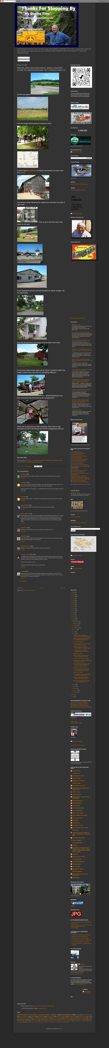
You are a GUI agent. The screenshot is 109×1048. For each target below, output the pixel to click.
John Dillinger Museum (77, 454)
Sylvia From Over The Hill (78, 856)
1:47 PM (23, 478)
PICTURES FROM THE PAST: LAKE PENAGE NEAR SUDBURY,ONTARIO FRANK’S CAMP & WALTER (80, 401)
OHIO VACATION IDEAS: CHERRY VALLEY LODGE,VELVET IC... (81, 681)
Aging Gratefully (76, 778)
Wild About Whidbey (77, 871)
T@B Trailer (80, 1020)
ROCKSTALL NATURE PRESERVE (80, 702)
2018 (73, 602)
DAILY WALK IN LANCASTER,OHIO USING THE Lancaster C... (81, 644)
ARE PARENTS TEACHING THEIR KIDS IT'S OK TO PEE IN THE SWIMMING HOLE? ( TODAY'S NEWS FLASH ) (81, 381)
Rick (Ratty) (24, 536)
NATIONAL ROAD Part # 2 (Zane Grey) (81, 479)
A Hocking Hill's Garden (78, 775)
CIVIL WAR (57, 1019)
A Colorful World (76, 770)
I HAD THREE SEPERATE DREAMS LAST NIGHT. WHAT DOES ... (81, 675)
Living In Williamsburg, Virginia (79, 815)
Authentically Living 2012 (78, 780)
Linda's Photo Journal (77, 813)
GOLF (30, 1019)
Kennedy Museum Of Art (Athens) (80, 466)
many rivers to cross (77, 818)
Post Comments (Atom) (28, 590)
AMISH (37, 460)
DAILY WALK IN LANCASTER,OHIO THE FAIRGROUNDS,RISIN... (81, 639)
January (75, 692)
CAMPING (54, 460)
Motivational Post (76, 324)
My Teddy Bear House (77, 825)
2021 (73, 596)
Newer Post (20, 588)
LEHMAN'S (33, 170)
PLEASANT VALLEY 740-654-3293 (80, 938)
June (74, 633)
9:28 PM (23, 541)
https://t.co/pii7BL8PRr (38, 1006)
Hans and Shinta (25, 505)
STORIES (35, 1017)
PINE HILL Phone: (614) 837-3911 (80, 936)
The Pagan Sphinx (76, 864)
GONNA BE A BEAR (76, 410)
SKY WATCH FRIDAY (45, 1017)
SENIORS (27, 1020)
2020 (73, 598)
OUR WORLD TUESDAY (80, 1019)
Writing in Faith (76, 877)
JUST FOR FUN (24, 1016)
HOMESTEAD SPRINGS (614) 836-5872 (81, 935)
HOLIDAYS (42, 1020)
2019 (73, 600)
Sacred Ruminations (77, 842)
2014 (73, 610)
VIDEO (22, 173)
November (76, 623)
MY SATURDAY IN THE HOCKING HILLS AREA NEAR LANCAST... (81, 669)
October (75, 625)
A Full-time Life (76, 773)
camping (25, 1019)
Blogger (61, 1028)
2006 (73, 696)
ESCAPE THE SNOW (67, 1019)
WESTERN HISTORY (69, 1017)
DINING (48, 1020)
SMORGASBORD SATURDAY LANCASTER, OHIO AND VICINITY (82, 647)
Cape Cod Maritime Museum (78, 453)
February (75, 690)
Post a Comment (23, 581)
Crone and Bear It (25, 513)
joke (89, 1016)
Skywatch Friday (63, 1020)
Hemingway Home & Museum (79, 480)
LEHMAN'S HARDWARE (46, 460)
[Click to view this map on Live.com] (27, 167)
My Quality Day (76, 822)
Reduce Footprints (76, 840)
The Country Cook (76, 859)
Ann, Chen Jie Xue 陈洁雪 (27, 554)
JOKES (33, 1016)
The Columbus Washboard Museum (80, 459)
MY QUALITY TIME (30, 460)
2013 (73, 612)
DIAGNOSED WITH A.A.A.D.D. (80, 667)
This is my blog (76, 866)
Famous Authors (37, 1019)
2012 (73, 614)
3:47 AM (23, 567)
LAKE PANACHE (49, 1022)
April (74, 686)
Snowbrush (23, 474)
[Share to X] (38, 466)
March (75, 688)
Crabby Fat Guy (76, 792)
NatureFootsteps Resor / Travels (80, 827)
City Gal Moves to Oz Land (78, 785)
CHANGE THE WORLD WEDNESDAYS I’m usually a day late (82, 661)
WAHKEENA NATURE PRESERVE (80, 704)
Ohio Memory (75, 830)
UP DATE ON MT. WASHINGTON (61, 1022)
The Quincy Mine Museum (78, 461)
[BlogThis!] (36, 466)
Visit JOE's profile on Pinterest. (78, 318)
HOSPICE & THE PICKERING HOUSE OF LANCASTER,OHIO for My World (81, 390)
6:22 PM (23, 492)
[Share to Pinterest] (41, 466)
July (74, 631)
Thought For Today (81, 1017)
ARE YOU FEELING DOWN (23, 1017)
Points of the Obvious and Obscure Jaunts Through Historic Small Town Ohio (81, 834)
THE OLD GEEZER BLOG (78, 861)
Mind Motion (75, 820)
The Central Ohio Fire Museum (79, 460)
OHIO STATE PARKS (57, 1017)
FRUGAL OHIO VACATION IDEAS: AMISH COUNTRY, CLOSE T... (81, 656)
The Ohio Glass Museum (77, 463)
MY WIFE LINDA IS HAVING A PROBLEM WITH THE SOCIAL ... (81, 651)
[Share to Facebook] (40, 466)
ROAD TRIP (50, 1016)
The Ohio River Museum (78, 471)
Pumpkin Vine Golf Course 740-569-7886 (81, 940)
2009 (73, 620)
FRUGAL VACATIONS (35, 462)
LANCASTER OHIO (25, 462)
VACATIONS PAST (87, 1014)
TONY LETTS (24, 527)
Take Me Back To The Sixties (77, 745)
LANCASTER (72, 1016)
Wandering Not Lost (75, 492)
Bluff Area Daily (76, 783)
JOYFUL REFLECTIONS (78, 808)
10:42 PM (23, 500)
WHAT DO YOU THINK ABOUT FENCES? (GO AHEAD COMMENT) (82, 636)
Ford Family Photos (77, 803)
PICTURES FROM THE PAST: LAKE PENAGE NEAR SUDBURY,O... (81, 664)
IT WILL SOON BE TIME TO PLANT (38, 1022)
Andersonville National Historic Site (80, 481)
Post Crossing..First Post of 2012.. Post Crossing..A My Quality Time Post (81, 341)
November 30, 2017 (41, 1008)
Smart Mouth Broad (25, 546)
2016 (73, 606)
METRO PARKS (55, 1020)
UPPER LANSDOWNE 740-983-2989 (80, 942)
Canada (23, 1022)
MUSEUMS (41, 1016)
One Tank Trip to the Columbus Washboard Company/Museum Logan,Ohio (82, 370)
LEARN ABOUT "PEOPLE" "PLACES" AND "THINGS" (37, 1015)
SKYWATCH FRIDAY (78, 641)
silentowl (74, 845)
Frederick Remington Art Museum (79, 456)
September (76, 627)
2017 (73, 604)
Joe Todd (23, 571)
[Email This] (35, 466)
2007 (73, 694)
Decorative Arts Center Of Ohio (79, 470)
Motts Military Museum (77, 452)
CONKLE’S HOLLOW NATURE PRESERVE (82, 707)
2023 (73, 592)
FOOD (75, 1020)
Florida (27, 1022)
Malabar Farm (75, 469)
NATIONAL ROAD (48, 1019)
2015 (73, 608)
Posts (20, 57)
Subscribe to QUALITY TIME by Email (79, 184)
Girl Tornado (24, 482)
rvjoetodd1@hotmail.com (80, 984)
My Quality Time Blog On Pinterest (78, 522)
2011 (73, 616)
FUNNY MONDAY (61, 1016)
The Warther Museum (77, 457)
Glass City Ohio (76, 805)
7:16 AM (23, 523)
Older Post (62, 588)
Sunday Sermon (35, 1020)
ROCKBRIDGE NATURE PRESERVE (80, 705)
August (75, 629)
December (76, 621)
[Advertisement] (41, 584)
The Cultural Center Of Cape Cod (80, 464)
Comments (21, 60)
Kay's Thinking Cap (77, 810)
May (74, 684)
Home (41, 588)
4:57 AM (23, 509)
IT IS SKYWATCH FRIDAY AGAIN (80, 658)
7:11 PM (23, 549)
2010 (73, 618)
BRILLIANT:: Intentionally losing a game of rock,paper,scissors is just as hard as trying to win (82, 350)
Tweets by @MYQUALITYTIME (78, 190)
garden (70, 1020)
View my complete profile (76, 974)
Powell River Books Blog (78, 837)
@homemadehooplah (50, 1006)
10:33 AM (23, 531)
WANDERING (67, 1015)
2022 (73, 594)
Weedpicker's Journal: (77, 869)
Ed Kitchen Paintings (77, 800)
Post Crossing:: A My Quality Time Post (81, 332)
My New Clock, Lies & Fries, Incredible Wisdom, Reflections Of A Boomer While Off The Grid (82, 360)
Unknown (23, 496)
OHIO (77, 1014)
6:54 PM (23, 578)
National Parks (82, 1016)
